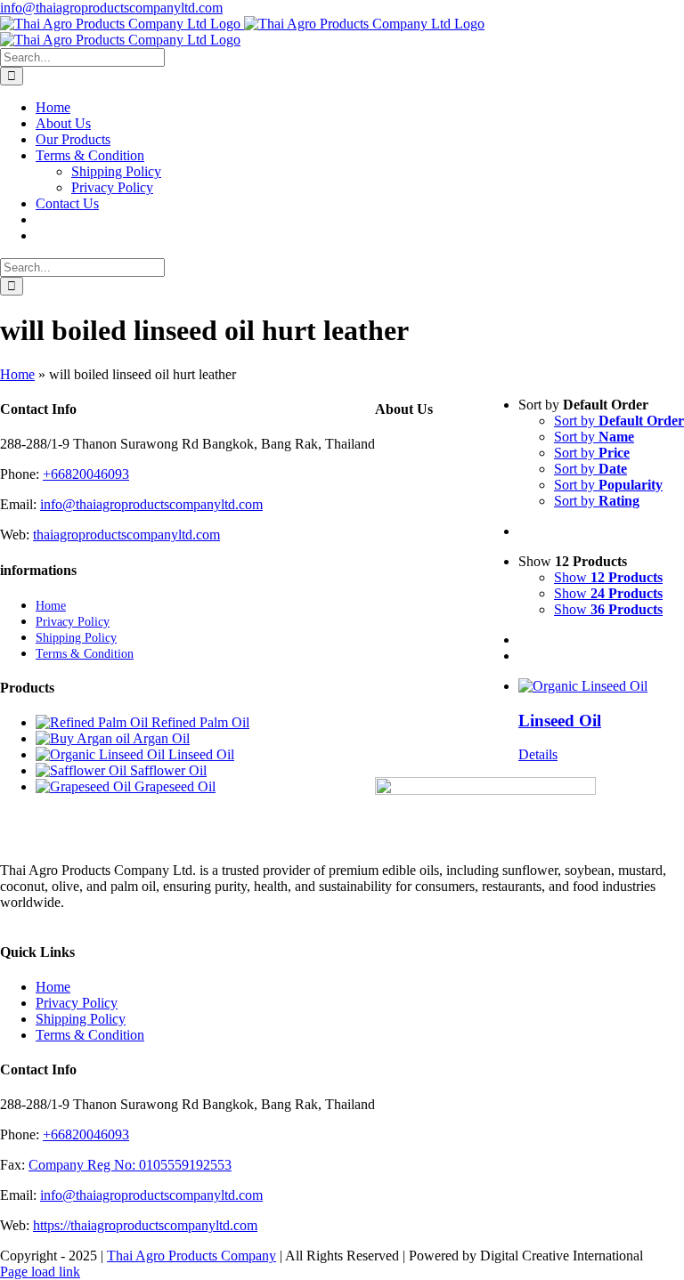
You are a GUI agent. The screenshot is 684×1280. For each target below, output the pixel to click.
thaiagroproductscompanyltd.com (126, 534)
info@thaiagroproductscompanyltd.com (111, 7)
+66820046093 (86, 474)
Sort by (619, 420)
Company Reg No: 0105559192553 (130, 1164)
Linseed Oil (559, 720)
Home (17, 374)
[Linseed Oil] (601, 686)
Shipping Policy (81, 1018)
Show (608, 577)
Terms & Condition (90, 1034)
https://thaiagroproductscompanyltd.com (145, 1225)
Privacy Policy (77, 1002)
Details (538, 754)
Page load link (40, 1271)
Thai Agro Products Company (191, 1255)
